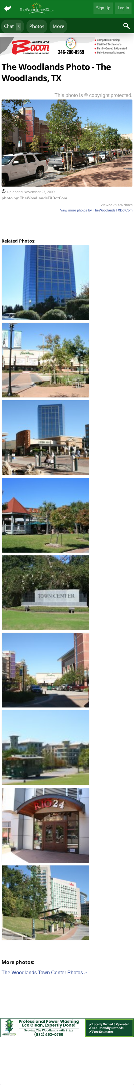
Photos (36, 26)
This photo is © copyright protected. (93, 95)
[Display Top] (67, 35)
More (58, 26)
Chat (12, 26)
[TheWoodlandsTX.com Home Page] (37, 9)
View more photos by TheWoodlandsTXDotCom (96, 210)
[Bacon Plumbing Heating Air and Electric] (67, 47)
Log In (123, 8)
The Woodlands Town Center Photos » (44, 972)
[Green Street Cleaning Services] (67, 1028)
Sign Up (103, 8)
